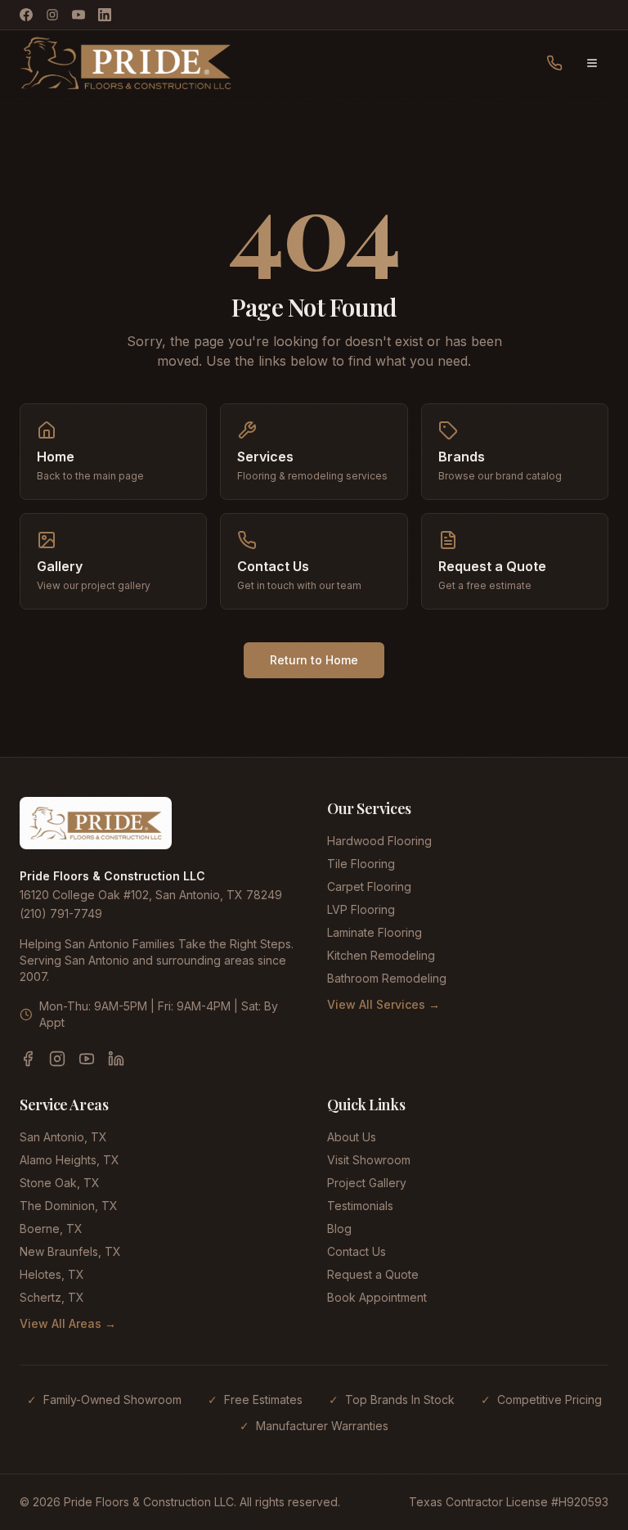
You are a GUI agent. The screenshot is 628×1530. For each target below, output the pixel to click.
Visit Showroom (368, 1160)
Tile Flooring (361, 864)
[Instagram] (52, 14)
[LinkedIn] (104, 14)
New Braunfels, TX (70, 1251)
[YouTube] (78, 14)
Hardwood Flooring (379, 841)
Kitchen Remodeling (381, 955)
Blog (339, 1228)
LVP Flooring (361, 909)
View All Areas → (68, 1323)
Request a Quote (373, 1274)
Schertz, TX (52, 1297)
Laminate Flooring (374, 932)
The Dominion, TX (69, 1206)
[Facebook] (26, 14)
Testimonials (360, 1206)
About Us (351, 1137)
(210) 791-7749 (61, 913)
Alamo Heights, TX (69, 1160)
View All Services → (383, 1004)
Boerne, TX (51, 1228)
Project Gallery (366, 1183)
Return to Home (314, 660)
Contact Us (356, 1251)
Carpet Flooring (369, 886)
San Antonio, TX (63, 1137)
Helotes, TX (52, 1274)
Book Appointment (377, 1297)
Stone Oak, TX (60, 1183)
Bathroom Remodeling (386, 978)
